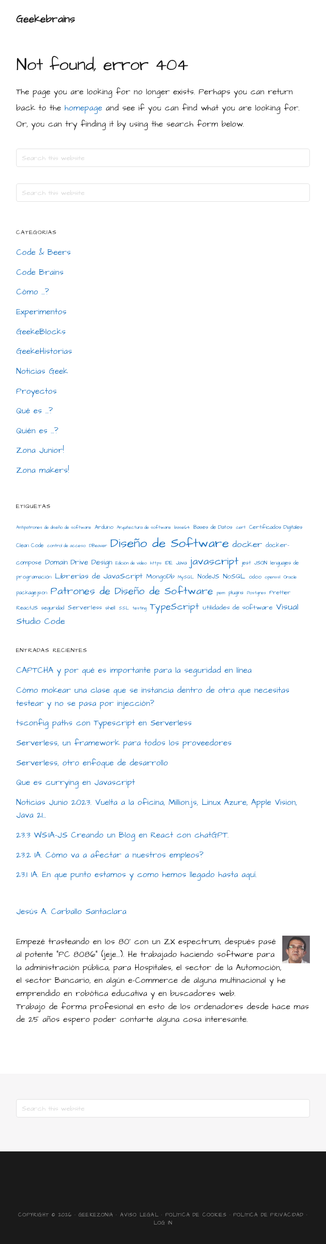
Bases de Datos (213, 527)
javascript (214, 561)
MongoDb (160, 576)
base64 (182, 527)
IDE (169, 563)
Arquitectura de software (144, 527)
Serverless (84, 607)
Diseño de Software (169, 543)
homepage (83, 108)
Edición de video (131, 563)
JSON (260, 563)
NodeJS (208, 576)
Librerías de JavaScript (99, 576)
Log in (163, 1223)
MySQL (186, 577)
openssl (272, 577)
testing (139, 608)
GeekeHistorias (44, 351)
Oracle (290, 577)
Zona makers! (42, 470)
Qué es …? (34, 411)
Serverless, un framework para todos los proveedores (124, 743)
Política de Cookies (196, 1215)
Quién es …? (37, 431)
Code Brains (40, 272)
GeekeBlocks (41, 332)
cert (241, 527)
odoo (255, 577)
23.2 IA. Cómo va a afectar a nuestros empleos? (110, 855)
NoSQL (234, 576)
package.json (31, 592)
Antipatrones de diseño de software (53, 527)
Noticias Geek (42, 371)
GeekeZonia (96, 1215)
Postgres (256, 593)
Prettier (280, 592)
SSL (124, 608)
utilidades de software (237, 607)
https (156, 563)
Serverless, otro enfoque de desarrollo (92, 763)
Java (181, 563)
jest (246, 563)
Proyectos (36, 391)
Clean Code (30, 545)
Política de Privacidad (268, 1215)
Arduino (104, 527)
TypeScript (174, 607)
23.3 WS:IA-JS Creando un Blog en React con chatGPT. (122, 835)
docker (247, 544)
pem (220, 593)
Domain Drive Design (78, 562)
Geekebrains (45, 19)
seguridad (52, 608)
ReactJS (27, 608)
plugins (236, 592)
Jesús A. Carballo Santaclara (71, 911)
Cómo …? (32, 292)
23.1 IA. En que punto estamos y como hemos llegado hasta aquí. (136, 874)
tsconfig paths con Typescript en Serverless (104, 723)
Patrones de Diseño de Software (132, 591)
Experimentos (41, 312)
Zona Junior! (40, 450)
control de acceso (66, 545)
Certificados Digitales (276, 527)
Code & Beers (43, 252)
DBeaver (98, 545)
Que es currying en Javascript (75, 782)
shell (110, 608)
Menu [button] (299, 19)
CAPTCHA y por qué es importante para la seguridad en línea (134, 670)
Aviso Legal (139, 1215)
